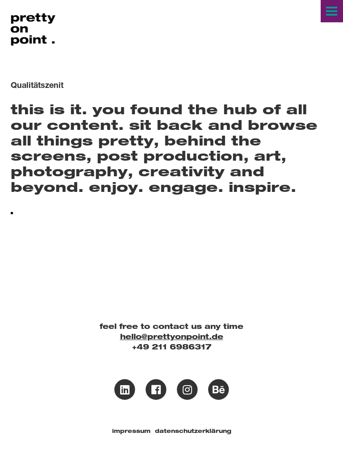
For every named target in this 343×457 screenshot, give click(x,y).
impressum (131, 431)
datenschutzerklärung (193, 431)
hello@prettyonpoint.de (171, 336)
